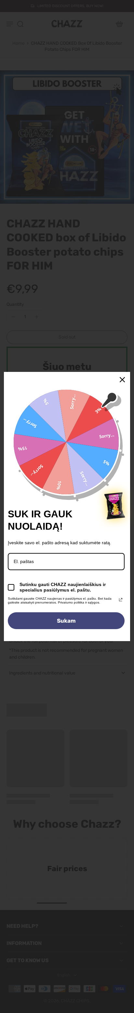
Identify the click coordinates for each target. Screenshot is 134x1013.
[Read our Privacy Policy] (121, 600)
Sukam (66, 620)
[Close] (122, 379)
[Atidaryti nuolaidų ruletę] (114, 505)
